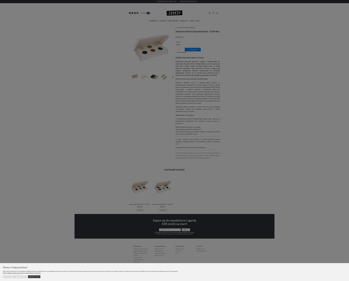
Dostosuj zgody (23, 276)
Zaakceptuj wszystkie (34, 276)
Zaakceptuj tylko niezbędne (10, 276)
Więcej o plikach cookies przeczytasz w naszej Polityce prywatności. (22, 273)
